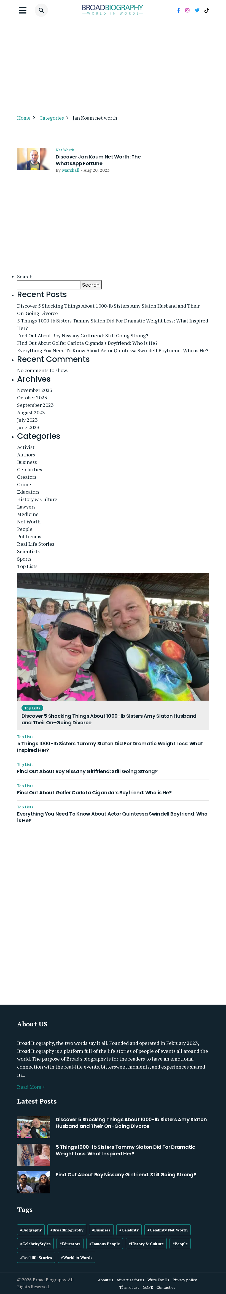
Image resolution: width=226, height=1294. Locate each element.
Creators (26, 477)
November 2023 (34, 390)
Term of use (129, 1287)
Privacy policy (185, 1279)
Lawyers (26, 506)
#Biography (31, 1230)
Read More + (31, 1086)
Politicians (29, 536)
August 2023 (31, 412)
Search (25, 276)
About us (105, 1279)
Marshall (70, 170)
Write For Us (158, 1279)
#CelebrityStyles (35, 1243)
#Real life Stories (36, 1257)
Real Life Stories (35, 543)
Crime (24, 484)
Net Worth (65, 150)
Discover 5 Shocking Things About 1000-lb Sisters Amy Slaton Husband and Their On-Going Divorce (108, 309)
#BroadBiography (66, 1230)
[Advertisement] (113, 65)
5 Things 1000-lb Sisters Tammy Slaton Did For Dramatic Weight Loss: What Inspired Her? (112, 324)
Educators (28, 491)
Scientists (28, 551)
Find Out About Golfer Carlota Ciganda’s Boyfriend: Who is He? (87, 343)
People (25, 529)
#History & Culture (146, 1243)
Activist (25, 447)
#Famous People (104, 1243)
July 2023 (27, 419)
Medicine (28, 514)
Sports (24, 558)
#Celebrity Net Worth (167, 1230)
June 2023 (28, 427)
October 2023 (32, 397)
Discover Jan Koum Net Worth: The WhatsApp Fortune (98, 160)
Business (27, 462)
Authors (26, 454)
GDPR (148, 1287)
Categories (51, 117)
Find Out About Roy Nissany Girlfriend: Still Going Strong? (82, 335)
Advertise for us (130, 1279)
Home (24, 117)
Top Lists (27, 566)
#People (180, 1243)
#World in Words (76, 1257)
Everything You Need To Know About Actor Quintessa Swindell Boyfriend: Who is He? (112, 350)
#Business (101, 1230)
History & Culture (37, 499)
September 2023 (35, 405)
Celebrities (29, 469)
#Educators (70, 1243)
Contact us (166, 1287)
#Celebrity (129, 1230)
